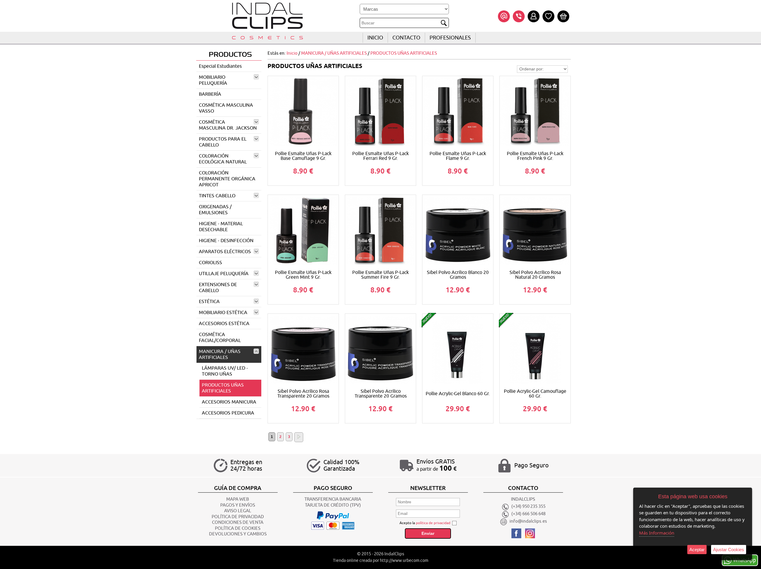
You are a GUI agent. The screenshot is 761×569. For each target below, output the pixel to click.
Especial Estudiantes (220, 66)
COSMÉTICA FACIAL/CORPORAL (220, 337)
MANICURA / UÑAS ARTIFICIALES (219, 354)
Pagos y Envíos (237, 505)
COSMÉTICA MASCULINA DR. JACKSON (228, 125)
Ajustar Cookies (728, 549)
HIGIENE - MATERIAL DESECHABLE (221, 227)
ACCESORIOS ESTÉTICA (224, 324)
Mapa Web (237, 499)
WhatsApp (744, 560)
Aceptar (697, 549)
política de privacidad (433, 523)
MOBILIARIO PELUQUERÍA (213, 80)
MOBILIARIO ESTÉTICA (223, 313)
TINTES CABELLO (217, 196)
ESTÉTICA (209, 302)
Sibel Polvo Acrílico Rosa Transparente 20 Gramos (303, 393)
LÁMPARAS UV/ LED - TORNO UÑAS (225, 371)
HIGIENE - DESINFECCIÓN (226, 241)
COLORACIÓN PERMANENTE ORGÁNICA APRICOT (227, 179)
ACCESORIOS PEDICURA (228, 413)
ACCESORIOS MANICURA (229, 402)
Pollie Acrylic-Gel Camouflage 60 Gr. (535, 393)
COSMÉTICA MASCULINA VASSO (226, 108)
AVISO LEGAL (237, 511)
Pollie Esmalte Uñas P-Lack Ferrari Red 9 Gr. (380, 156)
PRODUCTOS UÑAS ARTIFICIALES (223, 388)
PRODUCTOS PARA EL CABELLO (222, 142)
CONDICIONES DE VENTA (237, 522)
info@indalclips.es (528, 521)
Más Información (656, 533)
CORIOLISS (210, 263)
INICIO (375, 37)
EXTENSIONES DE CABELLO (218, 288)
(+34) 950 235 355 (528, 506)
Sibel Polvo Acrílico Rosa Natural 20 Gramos (535, 274)
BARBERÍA (210, 94)
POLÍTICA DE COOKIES (237, 528)
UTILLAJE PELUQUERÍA (224, 274)
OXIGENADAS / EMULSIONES (215, 210)
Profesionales (450, 37)
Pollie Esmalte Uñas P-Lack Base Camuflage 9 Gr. (303, 156)
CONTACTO (406, 37)
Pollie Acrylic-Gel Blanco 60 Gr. (458, 394)
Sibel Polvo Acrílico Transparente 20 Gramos (381, 393)
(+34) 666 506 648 (528, 514)
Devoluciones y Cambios (238, 534)
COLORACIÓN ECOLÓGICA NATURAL (223, 159)
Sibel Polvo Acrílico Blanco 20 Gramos (458, 274)
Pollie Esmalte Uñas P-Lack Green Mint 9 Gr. (303, 274)
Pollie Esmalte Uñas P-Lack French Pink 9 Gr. (535, 156)
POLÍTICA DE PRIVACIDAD (238, 517)
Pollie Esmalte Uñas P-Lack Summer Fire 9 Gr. (380, 274)
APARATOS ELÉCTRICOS (225, 252)
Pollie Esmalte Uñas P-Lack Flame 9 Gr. (458, 156)
